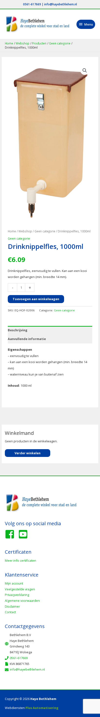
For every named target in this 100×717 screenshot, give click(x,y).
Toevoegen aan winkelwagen (36, 299)
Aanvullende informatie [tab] (27, 339)
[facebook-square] (11, 534)
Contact (10, 612)
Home (12, 231)
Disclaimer (12, 606)
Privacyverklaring (17, 595)
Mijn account (14, 583)
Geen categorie (44, 231)
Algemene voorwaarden (22, 600)
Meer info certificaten (20, 560)
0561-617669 (32, 4)
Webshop (25, 231)
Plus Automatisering (41, 708)
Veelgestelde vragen (20, 589)
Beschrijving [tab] (17, 330)
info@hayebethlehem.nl (60, 4)
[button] (84, 70)
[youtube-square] (24, 534)
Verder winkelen (28, 453)
